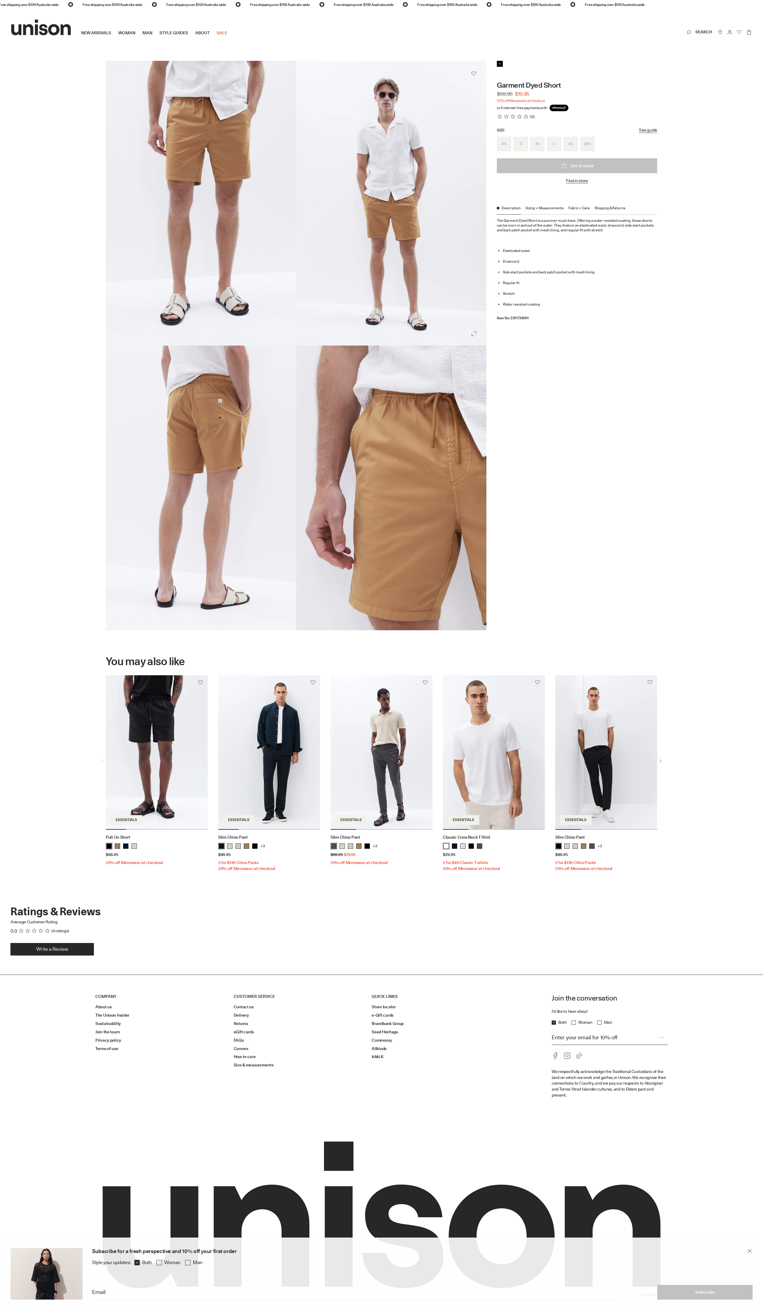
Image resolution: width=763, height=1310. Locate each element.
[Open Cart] (749, 32)
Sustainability (108, 1023)
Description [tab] (511, 208)
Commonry (382, 1040)
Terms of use (106, 1048)
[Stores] (720, 32)
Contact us (244, 1006)
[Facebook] (555, 1055)
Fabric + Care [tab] (579, 208)
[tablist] (577, 210)
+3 (262, 846)
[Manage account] (729, 32)
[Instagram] (567, 1055)
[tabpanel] (577, 267)
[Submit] (660, 1037)
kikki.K (377, 1056)
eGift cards (244, 1031)
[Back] (500, 64)
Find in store (577, 180)
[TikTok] (579, 1055)
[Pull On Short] (157, 752)
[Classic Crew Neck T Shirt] (494, 752)
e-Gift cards (382, 1015)
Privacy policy (108, 1040)
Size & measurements (254, 1065)
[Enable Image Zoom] (474, 333)
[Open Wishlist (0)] (739, 32)
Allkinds (379, 1048)
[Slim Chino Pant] (269, 752)
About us (103, 1006)
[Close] (750, 1251)
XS (503, 143)
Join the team (107, 1031)
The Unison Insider (112, 1015)
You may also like (145, 661)
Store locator (384, 1006)
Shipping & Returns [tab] (610, 208)
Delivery (241, 1015)
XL (570, 143)
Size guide (648, 130)
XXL (587, 143)
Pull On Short (118, 837)
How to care (245, 1056)
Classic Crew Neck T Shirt (466, 837)
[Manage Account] (729, 32)
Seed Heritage (385, 1031)
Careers (241, 1048)
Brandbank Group (388, 1023)
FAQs (239, 1040)
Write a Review (52, 949)
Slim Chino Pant (233, 837)
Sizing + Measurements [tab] (544, 208)
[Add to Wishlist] (474, 73)
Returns (241, 1023)
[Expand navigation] (230, 37)
